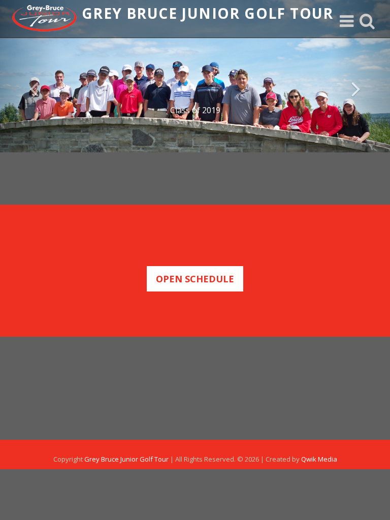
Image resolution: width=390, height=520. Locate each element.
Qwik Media (319, 459)
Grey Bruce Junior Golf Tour (126, 459)
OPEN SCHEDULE (195, 279)
